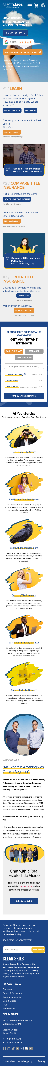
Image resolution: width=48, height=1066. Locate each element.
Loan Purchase (24, 357)
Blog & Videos (9, 1000)
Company (7, 989)
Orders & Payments (12, 993)
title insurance (25, 886)
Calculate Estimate (24, 396)
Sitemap (41, 1061)
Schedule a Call (12, 132)
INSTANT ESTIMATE (12, 110)
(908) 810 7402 (14, 1039)
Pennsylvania (9, 1008)
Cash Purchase (14, 351)
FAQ (5, 1004)
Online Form (23, 295)
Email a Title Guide (24, 310)
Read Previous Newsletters (17, 940)
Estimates (16, 194)
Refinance (34, 351)
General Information (12, 997)
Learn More (30, 110)
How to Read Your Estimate (17, 199)
